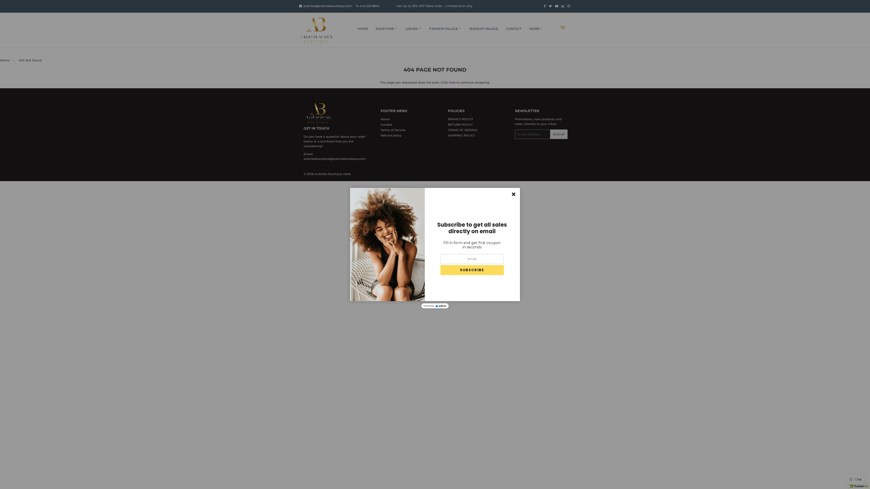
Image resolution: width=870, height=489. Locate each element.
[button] (472, 270)
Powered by (429, 306)
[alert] (435, 244)
